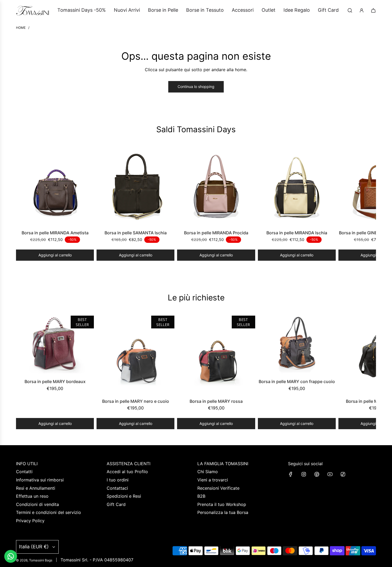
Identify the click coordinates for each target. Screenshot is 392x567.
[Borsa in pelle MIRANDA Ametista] (55, 186)
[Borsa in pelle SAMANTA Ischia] (135, 186)
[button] (22, 204)
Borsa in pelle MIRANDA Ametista (55, 232)
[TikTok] (343, 474)
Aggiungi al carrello (55, 255)
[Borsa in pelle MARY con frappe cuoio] (297, 345)
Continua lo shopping (196, 86)
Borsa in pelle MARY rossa (216, 401)
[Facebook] (291, 474)
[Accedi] (361, 10)
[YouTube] (330, 474)
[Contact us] (10, 556)
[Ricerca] (350, 10)
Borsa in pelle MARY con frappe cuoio (297, 381)
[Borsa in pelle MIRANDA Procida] (216, 186)
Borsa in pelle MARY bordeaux (55, 381)
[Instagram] (304, 474)
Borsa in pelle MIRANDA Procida (216, 232)
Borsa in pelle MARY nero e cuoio (135, 401)
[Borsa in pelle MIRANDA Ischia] (297, 186)
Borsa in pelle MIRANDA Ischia (296, 232)
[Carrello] (373, 10)
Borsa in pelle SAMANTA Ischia (136, 232)
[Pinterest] (317, 474)
